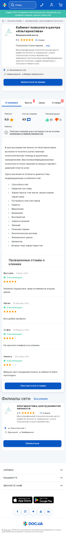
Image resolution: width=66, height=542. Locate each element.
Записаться (32, 443)
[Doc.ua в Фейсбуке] (17, 511)
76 (41, 413)
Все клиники (41, 398)
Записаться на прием (33, 82)
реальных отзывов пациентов (26, 133)
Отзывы (57, 102)
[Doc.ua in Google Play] (44, 500)
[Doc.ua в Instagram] (25, 511)
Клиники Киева (13, 21)
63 (36, 40)
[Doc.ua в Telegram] (33, 511)
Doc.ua (7, 530)
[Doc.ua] (5, 5)
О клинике (11, 103)
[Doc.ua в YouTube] (41, 511)
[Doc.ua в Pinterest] (49, 511)
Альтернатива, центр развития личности (42, 21)
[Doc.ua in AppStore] (22, 500)
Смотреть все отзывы (33, 386)
